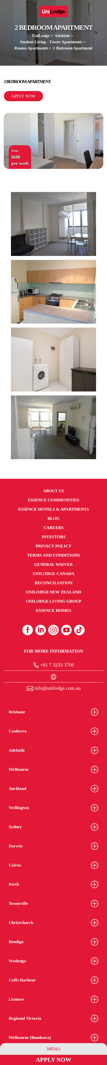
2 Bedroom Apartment (72, 48)
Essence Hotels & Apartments (53, 509)
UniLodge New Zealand (53, 592)
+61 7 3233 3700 (56, 665)
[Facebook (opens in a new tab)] (27, 630)
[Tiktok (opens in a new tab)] (79, 630)
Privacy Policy (53, 546)
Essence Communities (53, 500)
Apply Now (53, 1060)
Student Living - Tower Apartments (51, 42)
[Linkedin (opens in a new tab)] (40, 630)
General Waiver (53, 564)
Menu (53, 1048)
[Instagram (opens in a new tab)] (53, 630)
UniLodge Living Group (53, 601)
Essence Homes (53, 610)
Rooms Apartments (31, 48)
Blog (53, 518)
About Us (53, 490)
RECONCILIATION (53, 583)
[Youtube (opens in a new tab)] (66, 630)
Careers (53, 527)
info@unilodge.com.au (57, 688)
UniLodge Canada (53, 573)
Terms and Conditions (53, 555)
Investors (54, 536)
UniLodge (41, 36)
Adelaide (62, 36)
